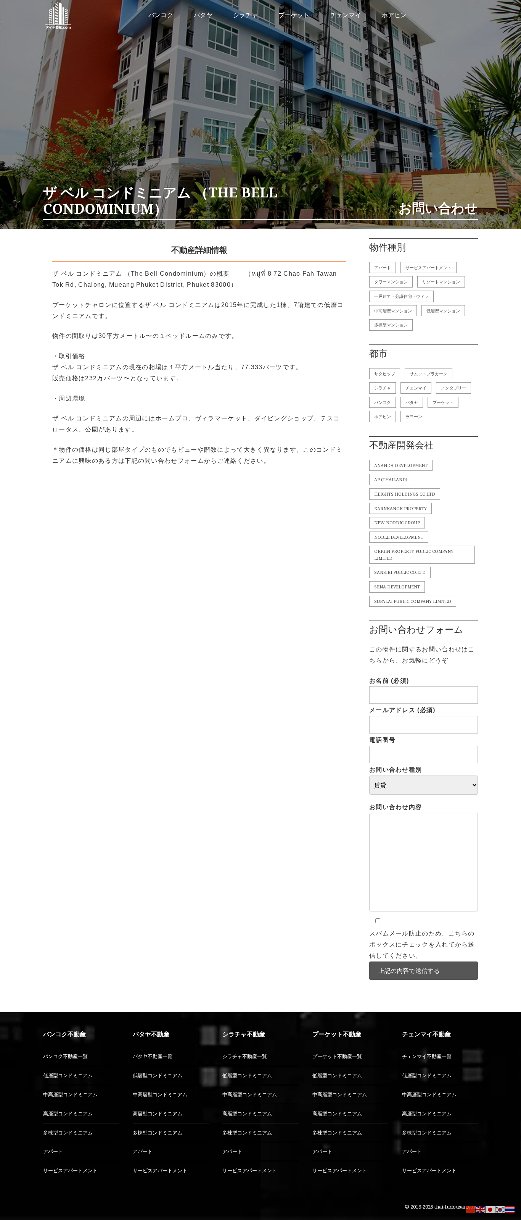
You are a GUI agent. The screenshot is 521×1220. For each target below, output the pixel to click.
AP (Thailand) (390, 479)
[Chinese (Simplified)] (471, 1209)
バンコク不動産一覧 (65, 1056)
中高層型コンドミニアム (70, 1094)
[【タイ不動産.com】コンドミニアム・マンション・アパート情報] (58, 15)
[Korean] (500, 1209)
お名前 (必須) (389, 680)
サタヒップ (384, 374)
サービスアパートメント (428, 267)
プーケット (443, 402)
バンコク (382, 402)
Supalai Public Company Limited (412, 601)
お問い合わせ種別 (395, 769)
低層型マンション (443, 310)
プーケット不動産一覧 (337, 1056)
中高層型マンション (393, 310)
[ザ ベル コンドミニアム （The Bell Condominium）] (260, 114)
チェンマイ (415, 388)
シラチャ (382, 388)
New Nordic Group (397, 522)
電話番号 (382, 740)
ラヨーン (413, 416)
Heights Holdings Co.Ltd (404, 494)
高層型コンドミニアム (68, 1113)
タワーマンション (391, 281)
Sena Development (397, 587)
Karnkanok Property (400, 508)
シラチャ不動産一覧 (244, 1056)
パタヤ (411, 402)
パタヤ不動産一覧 (152, 1056)
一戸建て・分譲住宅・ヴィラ (401, 296)
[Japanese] (490, 1209)
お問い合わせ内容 (395, 807)
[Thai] (510, 1209)
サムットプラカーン (428, 374)
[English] (481, 1209)
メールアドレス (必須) (402, 710)
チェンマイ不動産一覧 (427, 1056)
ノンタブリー (453, 388)
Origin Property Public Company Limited (413, 554)
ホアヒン (382, 416)
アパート (382, 267)
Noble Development (398, 537)
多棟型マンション (391, 325)
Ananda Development (401, 465)
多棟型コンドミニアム (68, 1132)
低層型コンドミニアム (68, 1075)
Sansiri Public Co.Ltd (400, 572)
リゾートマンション (441, 281)
